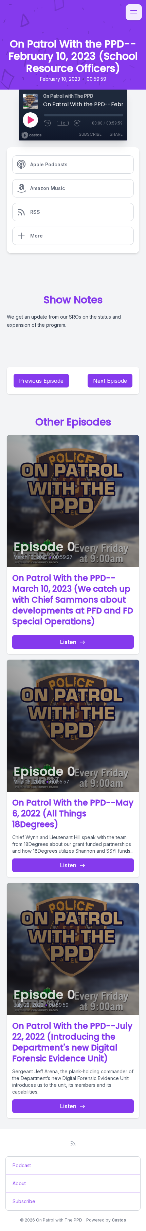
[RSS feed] (73, 1143)
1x (62, 123)
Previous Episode (41, 380)
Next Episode (110, 380)
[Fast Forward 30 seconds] (77, 123)
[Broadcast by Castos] (31, 135)
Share (116, 134)
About (19, 1183)
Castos (119, 1220)
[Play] (30, 119)
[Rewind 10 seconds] (48, 123)
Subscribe (90, 134)
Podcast (22, 1165)
